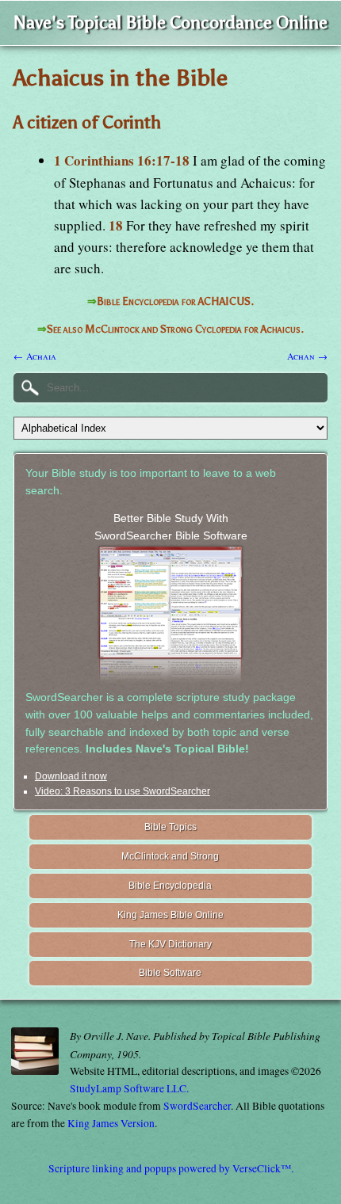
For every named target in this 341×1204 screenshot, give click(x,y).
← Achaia (34, 355)
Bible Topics (170, 827)
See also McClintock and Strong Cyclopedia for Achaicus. (175, 329)
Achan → (307, 355)
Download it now (71, 776)
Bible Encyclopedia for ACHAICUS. (175, 301)
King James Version (111, 1123)
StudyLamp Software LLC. (129, 1088)
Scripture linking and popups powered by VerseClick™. (170, 1168)
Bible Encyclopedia (170, 885)
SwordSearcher (197, 1106)
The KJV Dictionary (170, 944)
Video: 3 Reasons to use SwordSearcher (122, 791)
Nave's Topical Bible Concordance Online (170, 22)
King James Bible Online (170, 914)
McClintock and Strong (170, 856)
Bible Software (170, 972)
